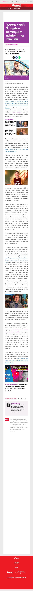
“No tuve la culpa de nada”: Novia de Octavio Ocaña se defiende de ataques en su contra (10, 131)
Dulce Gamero (8, 82)
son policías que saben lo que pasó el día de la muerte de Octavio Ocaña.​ (16, 361)
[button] (14, 57)
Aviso (16, 567)
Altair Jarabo (18, 1)
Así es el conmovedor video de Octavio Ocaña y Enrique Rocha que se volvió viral (10, 124)
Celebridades (17, 8)
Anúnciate (16, 558)
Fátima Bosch (12, 1)
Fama (9, 8)
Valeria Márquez (26, 1)
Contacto (16, 563)
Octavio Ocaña (22, 399)
